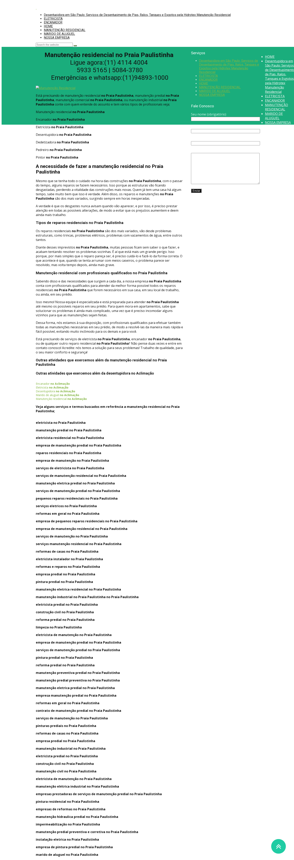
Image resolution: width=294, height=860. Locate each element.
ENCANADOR (53, 22)
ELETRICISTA (53, 19)
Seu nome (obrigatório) (208, 114)
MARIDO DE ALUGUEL (59, 34)
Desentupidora (55, 391)
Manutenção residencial (61, 399)
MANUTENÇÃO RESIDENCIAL (64, 30)
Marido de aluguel (57, 395)
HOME (48, 26)
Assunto (197, 138)
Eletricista (52, 387)
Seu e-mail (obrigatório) (209, 126)
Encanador (53, 384)
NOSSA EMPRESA (57, 37)
